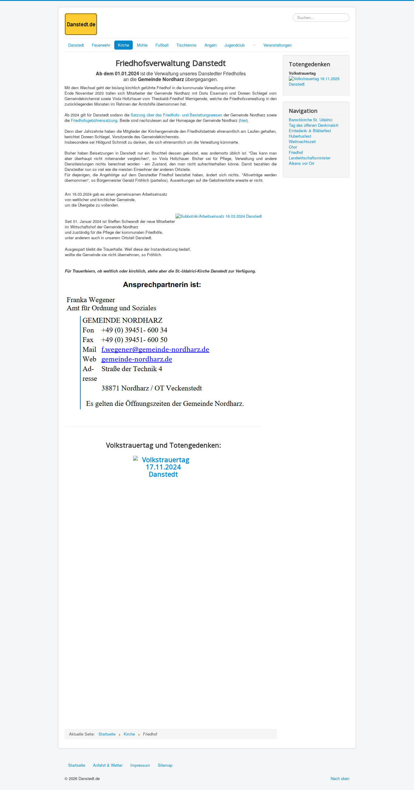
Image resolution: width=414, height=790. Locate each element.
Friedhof (296, 152)
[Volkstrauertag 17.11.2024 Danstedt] (163, 467)
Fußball (162, 45)
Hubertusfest (300, 136)
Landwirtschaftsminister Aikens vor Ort (309, 160)
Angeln (211, 45)
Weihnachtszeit (302, 141)
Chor (293, 147)
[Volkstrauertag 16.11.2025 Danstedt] (316, 80)
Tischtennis (186, 45)
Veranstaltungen (277, 45)
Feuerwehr (101, 45)
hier (243, 120)
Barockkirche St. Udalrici (310, 119)
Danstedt (76, 45)
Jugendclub (235, 45)
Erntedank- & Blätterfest (310, 130)
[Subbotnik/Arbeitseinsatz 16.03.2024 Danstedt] (218, 215)
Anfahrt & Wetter (107, 765)
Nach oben (340, 778)
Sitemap (165, 765)
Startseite (76, 765)
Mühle (142, 45)
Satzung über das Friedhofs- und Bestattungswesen (176, 115)
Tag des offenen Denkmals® (314, 125)
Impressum (140, 765)
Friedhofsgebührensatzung (94, 120)
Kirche (123, 45)
